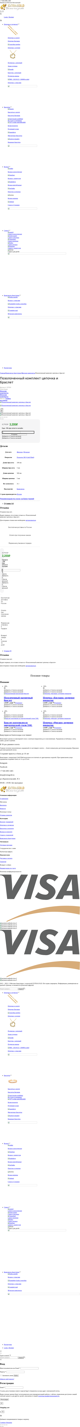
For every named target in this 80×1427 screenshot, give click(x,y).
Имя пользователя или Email (10, 1368)
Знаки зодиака (12, 66)
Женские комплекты (28, 373)
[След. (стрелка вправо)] (3, 1426)
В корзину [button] (19, 703)
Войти (16, 1375)
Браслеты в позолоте (7, 828)
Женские (20, 452)
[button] (11, 436)
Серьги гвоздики (13, 237)
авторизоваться (31, 520)
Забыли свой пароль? (7, 1379)
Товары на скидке (5, 399)
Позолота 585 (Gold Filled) (25, 457)
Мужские (26, 452)
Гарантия (3, 861)
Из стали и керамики (15, 120)
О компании (4, 798)
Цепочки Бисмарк (14, 41)
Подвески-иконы (13, 76)
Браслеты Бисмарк (14, 115)
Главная (2, 373)
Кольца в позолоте (6, 832)
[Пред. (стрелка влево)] (1, 1426)
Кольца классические (15, 172)
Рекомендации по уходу (8, 868)
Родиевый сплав (13, 129)
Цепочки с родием (14, 48)
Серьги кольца (12, 244)
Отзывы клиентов (6, 815)
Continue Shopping (6, 1422)
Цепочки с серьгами (14, 83)
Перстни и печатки (14, 192)
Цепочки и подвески (7, 825)
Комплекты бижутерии (13, 373)
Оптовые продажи (6, 845)
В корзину (14, 434)
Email (2, 1387)
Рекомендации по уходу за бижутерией (17, 499)
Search (21, 989)
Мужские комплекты (15, 314)
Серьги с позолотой (6, 835)
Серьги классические (15, 234)
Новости (3, 808)
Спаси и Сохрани (14, 205)
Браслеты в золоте (14, 112)
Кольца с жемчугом (14, 178)
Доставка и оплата (6, 858)
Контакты (3, 805)
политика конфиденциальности (48, 1396)
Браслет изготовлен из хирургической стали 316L (18, 723)
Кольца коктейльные (15, 185)
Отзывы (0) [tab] (9, 503)
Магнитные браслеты (15, 135)
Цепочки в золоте (14, 38)
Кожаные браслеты (14, 142)
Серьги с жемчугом (14, 248)
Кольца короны (13, 198)
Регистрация (4, 1399)
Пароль (3, 1372)
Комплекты (20, 489)
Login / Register (9, 17)
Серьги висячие (13, 241)
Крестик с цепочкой (14, 73)
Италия (19, 494)
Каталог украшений (6, 822)
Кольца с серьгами (14, 300)
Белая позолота (13, 126)
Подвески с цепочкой (15, 63)
